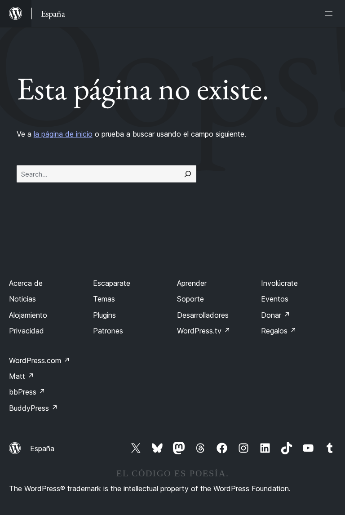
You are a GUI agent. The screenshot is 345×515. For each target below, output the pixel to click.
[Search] (187, 174)
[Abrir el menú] (330, 13)
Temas (104, 298)
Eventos (274, 298)
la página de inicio (63, 133)
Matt (21, 376)
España (42, 448)
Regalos (278, 330)
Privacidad (26, 330)
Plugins (104, 315)
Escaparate (111, 283)
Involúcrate (279, 283)
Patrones (108, 330)
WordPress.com (39, 360)
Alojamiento (28, 315)
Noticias (22, 298)
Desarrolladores (203, 315)
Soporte (190, 298)
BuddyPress (33, 408)
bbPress (27, 391)
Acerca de (26, 283)
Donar (275, 315)
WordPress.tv (203, 330)
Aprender (192, 283)
